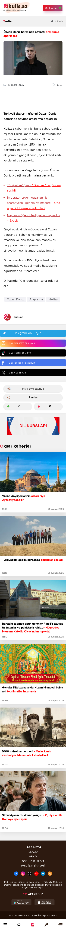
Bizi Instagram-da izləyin (22, 343)
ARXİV (33, 856)
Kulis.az (18, 317)
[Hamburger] (5, 924)
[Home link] (32, 924)
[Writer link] (46, 924)
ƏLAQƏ (33, 851)
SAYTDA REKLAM (33, 861)
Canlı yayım (51, 8)
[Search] (18, 924)
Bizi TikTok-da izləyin (20, 353)
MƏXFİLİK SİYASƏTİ (33, 865)
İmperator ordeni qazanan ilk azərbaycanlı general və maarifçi (33, 203)
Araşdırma (36, 299)
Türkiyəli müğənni (34, 188)
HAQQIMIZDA (33, 847)
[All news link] (60, 924)
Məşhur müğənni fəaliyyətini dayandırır (33, 218)
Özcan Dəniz (15, 299)
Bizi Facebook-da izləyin (22, 362)
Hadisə (53, 299)
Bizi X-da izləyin (17, 372)
